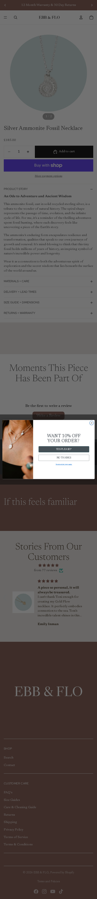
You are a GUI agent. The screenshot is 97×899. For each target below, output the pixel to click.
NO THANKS (64, 458)
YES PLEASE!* (64, 449)
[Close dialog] (91, 423)
